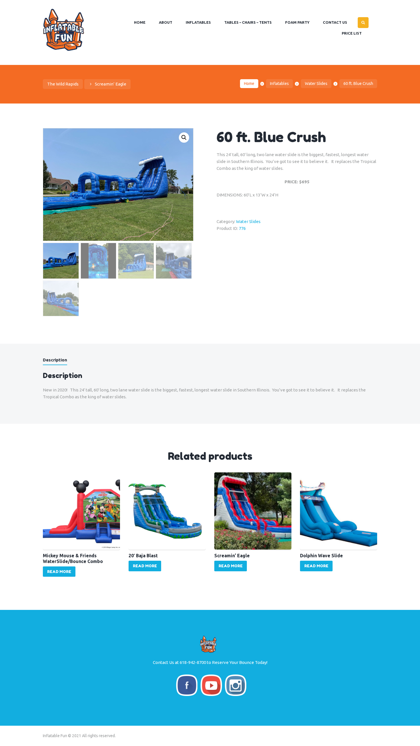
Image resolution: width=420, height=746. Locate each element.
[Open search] (363, 22)
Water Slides (316, 83)
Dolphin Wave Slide (321, 555)
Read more (59, 571)
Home (249, 83)
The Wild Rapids (63, 83)
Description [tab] (55, 359)
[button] (184, 137)
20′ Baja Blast (143, 555)
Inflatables (279, 83)
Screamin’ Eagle (110, 83)
